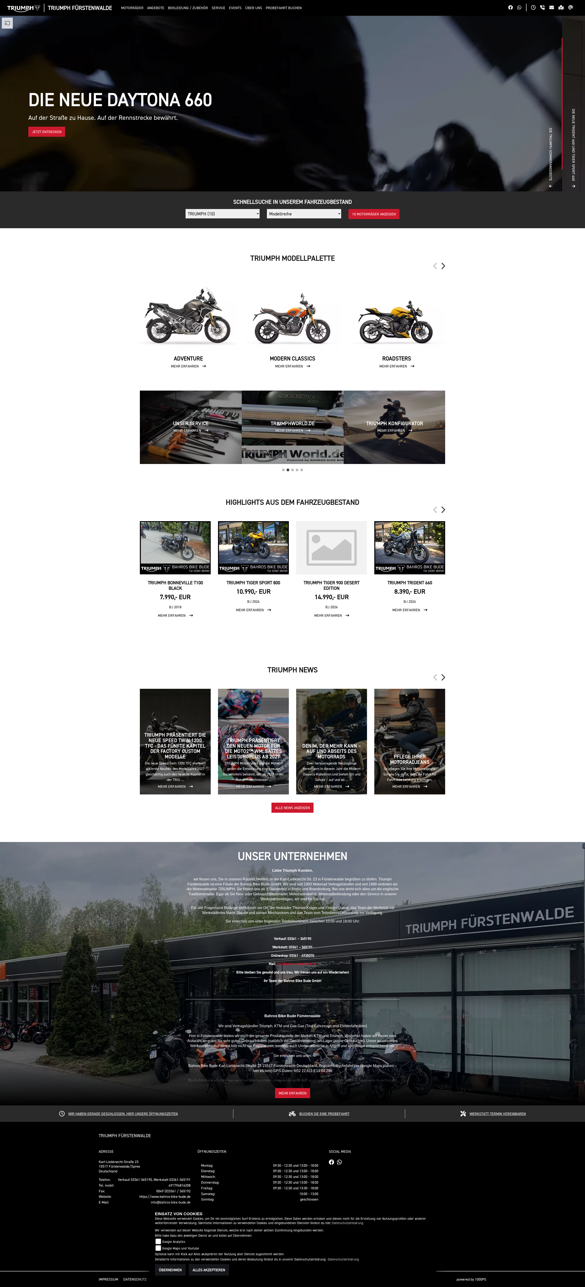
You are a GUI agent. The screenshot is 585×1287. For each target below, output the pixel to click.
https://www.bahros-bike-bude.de (165, 1196)
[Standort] (563, 8)
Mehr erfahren (292, 1093)
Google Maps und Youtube (180, 1248)
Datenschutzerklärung (347, 1223)
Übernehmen (170, 1270)
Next (443, 266)
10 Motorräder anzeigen (374, 214)
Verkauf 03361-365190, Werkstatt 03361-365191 (154, 1179)
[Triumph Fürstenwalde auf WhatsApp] (521, 8)
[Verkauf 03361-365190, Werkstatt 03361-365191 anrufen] (544, 8)
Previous (435, 266)
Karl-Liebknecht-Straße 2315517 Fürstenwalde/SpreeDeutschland (119, 1166)
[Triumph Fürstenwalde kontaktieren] (553, 8)
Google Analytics (173, 1242)
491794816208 (180, 1185)
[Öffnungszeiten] (535, 8)
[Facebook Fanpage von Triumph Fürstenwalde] (512, 8)
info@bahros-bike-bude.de (296, 963)
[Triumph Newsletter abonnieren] (573, 8)
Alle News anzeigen (292, 807)
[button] (133, 8)
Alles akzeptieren (209, 1270)
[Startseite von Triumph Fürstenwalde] (23, 8)
